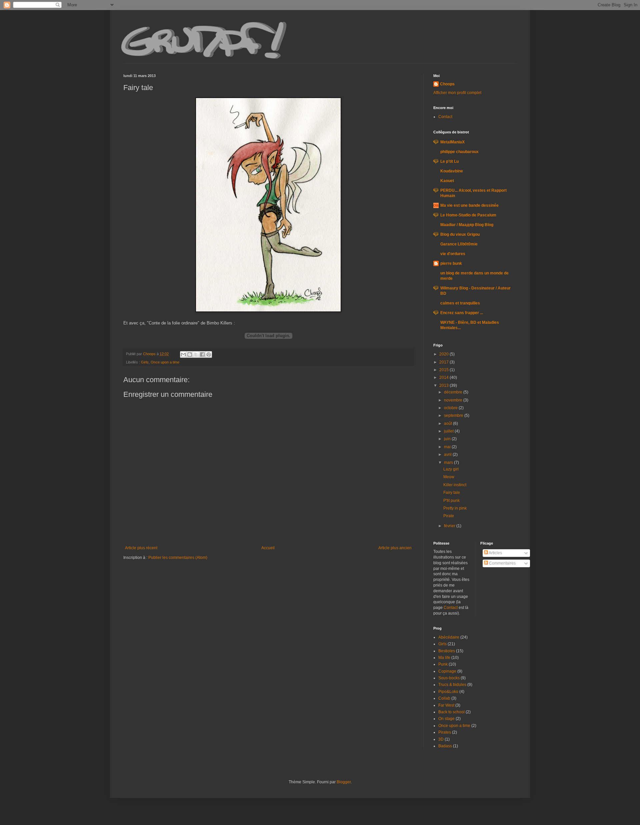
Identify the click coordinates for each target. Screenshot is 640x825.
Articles (495, 553)
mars (449, 462)
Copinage (447, 671)
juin (448, 439)
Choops (447, 84)
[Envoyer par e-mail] (183, 354)
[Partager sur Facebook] (202, 354)
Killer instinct (454, 485)
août (448, 423)
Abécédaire (448, 637)
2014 (444, 377)
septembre (454, 415)
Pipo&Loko (448, 691)
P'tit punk (451, 500)
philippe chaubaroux (459, 151)
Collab (444, 698)
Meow (448, 477)
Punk (443, 664)
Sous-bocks (449, 678)
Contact (445, 116)
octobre (451, 407)
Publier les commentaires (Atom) (177, 557)
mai (448, 447)
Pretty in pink (455, 508)
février (450, 526)
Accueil (268, 548)
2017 (444, 362)
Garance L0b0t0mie (459, 244)
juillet (449, 431)
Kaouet (447, 180)
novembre (453, 400)
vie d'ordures (452, 253)
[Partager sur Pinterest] (208, 354)
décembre (453, 392)
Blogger (344, 782)
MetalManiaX (452, 142)
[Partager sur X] (196, 354)
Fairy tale (451, 492)
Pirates (444, 732)
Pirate (448, 516)
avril (448, 454)
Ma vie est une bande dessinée (469, 205)
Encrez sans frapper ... (461, 312)
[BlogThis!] (189, 354)
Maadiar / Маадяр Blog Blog (466, 224)
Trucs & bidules (452, 684)
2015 (444, 369)
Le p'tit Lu (449, 161)
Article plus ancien (395, 548)
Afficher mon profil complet (457, 92)
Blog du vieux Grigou (460, 234)
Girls (145, 362)
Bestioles (446, 651)
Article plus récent (141, 548)
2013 (444, 385)
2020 (444, 354)
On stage (446, 718)
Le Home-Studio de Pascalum (468, 215)
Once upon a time (165, 362)
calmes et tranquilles (460, 303)
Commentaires (502, 563)
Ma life (444, 657)
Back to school (451, 712)
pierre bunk (451, 263)
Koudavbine (451, 171)
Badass (445, 746)
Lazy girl (451, 469)
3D (441, 739)
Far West (446, 705)
